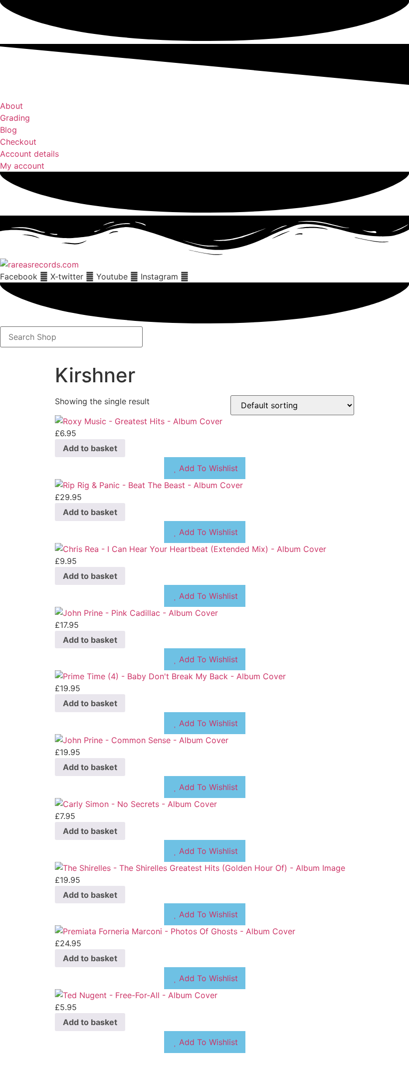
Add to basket (90, 448)
